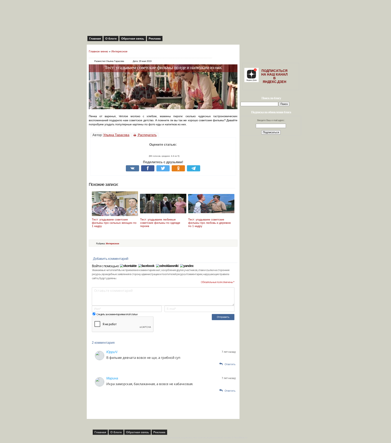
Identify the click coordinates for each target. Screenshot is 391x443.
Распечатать (147, 135)
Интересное (119, 51)
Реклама (155, 38)
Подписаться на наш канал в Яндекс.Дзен (274, 76)
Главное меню (98, 51)
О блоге (111, 38)
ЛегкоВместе (240, 437)
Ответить (230, 364)
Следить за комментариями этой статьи (116, 314)
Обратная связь (132, 38)
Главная (95, 38)
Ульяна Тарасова (116, 135)
